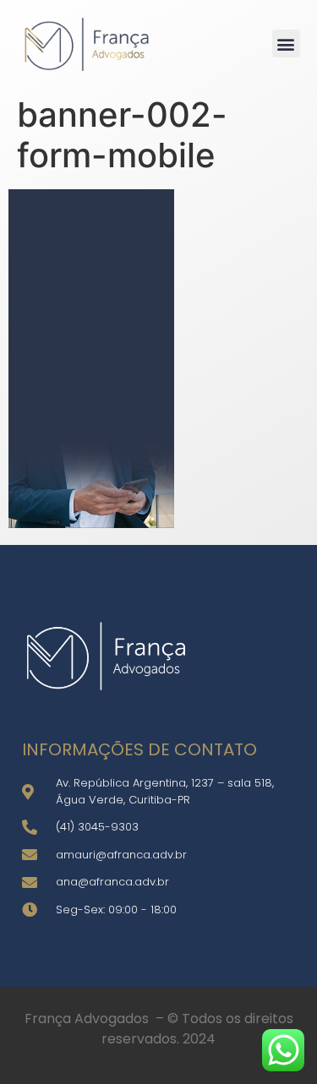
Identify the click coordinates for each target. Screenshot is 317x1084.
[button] (286, 43)
